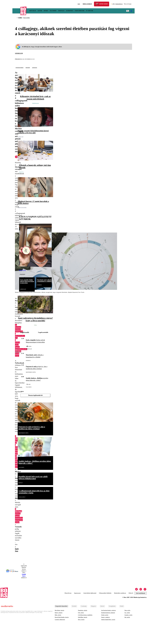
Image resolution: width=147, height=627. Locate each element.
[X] (16, 157)
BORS (20, 17)
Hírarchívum (68, 593)
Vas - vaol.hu (127, 612)
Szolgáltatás (112, 606)
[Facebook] (145, 589)
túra (35, 325)
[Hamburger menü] (16, 11)
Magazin (93, 606)
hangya (21, 172)
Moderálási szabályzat (120, 593)
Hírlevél (131, 593)
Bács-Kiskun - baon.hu (59, 610)
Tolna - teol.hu (127, 610)
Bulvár (102, 606)
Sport (46, 10)
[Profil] (131, 11)
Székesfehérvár (117, 4)
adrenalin (23, 289)
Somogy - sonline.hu (105, 617)
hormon (39, 285)
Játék (79, 4)
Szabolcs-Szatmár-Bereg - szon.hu (108, 619)
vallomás (28, 387)
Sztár (40, 10)
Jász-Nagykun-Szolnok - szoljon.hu (108, 610)
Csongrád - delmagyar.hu (60, 619)
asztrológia (34, 67)
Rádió (121, 606)
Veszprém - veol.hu (128, 615)
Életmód (53, 10)
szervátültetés (22, 207)
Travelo (61, 10)
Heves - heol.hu (81, 619)
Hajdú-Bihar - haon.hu (82, 617)
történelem (35, 103)
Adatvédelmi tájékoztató (89, 593)
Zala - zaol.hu (127, 617)
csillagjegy (22, 497)
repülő (21, 482)
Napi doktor (79, 10)
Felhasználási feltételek (105, 593)
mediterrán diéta (31, 372)
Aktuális (32, 10)
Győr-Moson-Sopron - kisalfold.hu (85, 615)
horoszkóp (28, 67)
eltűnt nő (20, 137)
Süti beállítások (140, 593)
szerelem (19, 53)
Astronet (69, 10)
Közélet (74, 606)
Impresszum (77, 593)
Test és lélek (26, 17)
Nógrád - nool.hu (104, 615)
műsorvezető (22, 274)
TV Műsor (89, 10)
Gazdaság (83, 606)
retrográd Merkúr (19, 67)
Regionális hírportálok (61, 606)
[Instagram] (140, 589)
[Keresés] (127, 11)
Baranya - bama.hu (58, 612)
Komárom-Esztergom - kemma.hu (108, 612)
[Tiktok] (136, 589)
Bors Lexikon (87, 4)
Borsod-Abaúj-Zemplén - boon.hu (62, 617)
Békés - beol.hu (58, 615)
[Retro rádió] (98, 4)
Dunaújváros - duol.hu (82, 610)
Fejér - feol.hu (81, 612)
